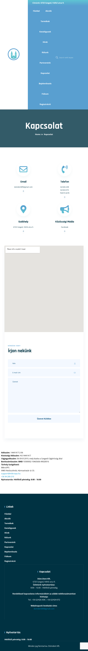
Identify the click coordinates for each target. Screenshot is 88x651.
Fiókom (45, 94)
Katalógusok (45, 31)
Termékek (45, 21)
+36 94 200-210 (7, 476)
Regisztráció (45, 104)
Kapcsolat (45, 73)
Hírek (45, 42)
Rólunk (45, 52)
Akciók (48, 11)
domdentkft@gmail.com (44, 608)
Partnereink (45, 63)
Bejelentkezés (45, 83)
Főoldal (36, 11)
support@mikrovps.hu (11, 473)
